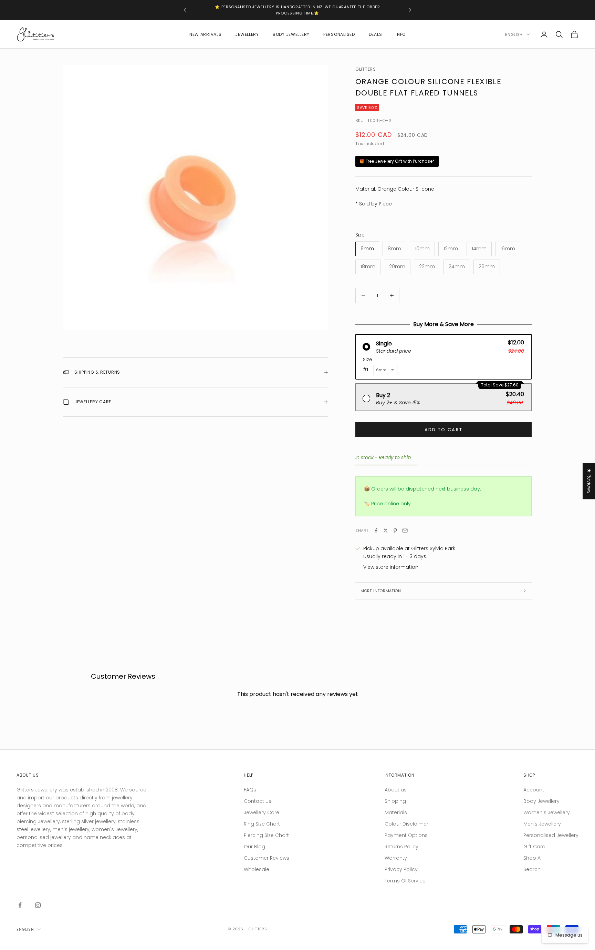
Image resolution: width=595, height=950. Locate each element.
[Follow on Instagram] (37, 905)
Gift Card (534, 846)
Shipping (395, 801)
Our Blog (254, 846)
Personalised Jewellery (550, 835)
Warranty (396, 858)
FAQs (250, 789)
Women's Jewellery (546, 812)
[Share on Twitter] (385, 530)
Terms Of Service (405, 880)
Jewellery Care (261, 812)
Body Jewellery (291, 34)
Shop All (533, 858)
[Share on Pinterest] (395, 530)
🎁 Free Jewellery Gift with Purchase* (397, 161)
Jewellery (247, 34)
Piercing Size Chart (266, 835)
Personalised (339, 34)
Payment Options (406, 835)
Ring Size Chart (262, 823)
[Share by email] (405, 530)
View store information (390, 567)
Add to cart (444, 429)
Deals (375, 34)
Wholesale (256, 869)
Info (401, 34)
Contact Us (257, 801)
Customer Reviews (266, 858)
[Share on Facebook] (376, 530)
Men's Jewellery (542, 823)
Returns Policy (401, 846)
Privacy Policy (401, 869)
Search (532, 869)
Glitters (365, 69)
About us (396, 789)
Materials (396, 812)
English (514, 34)
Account (533, 789)
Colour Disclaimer (406, 823)
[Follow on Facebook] (20, 905)
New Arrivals (205, 34)
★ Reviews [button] (589, 481)
